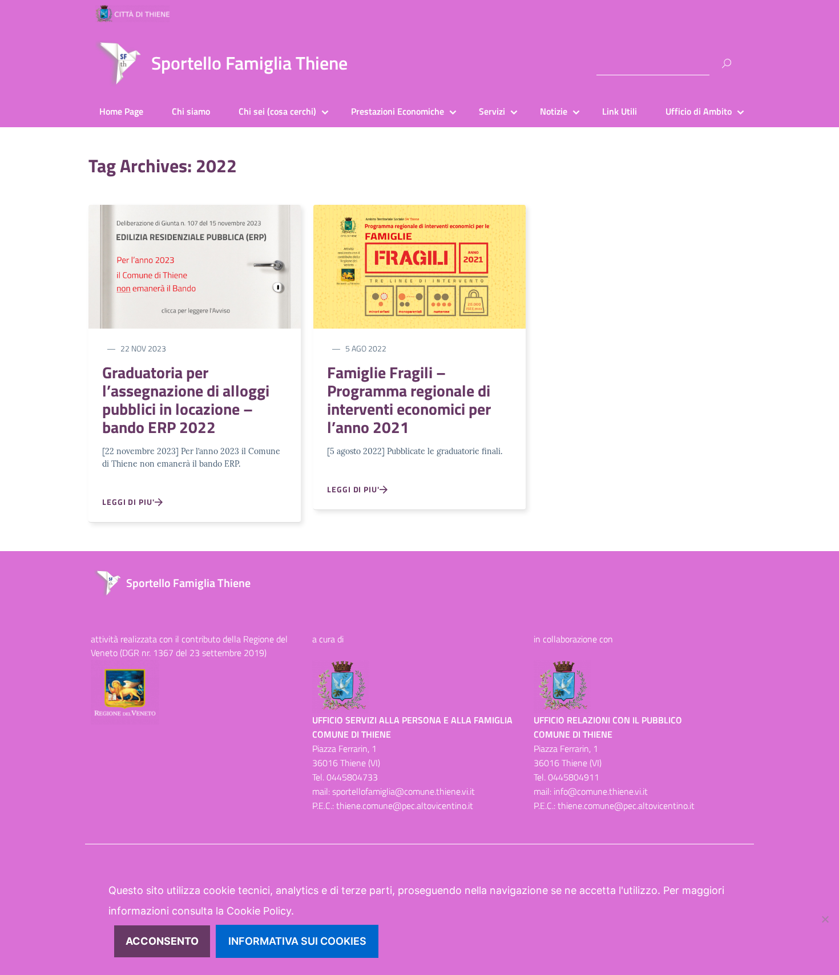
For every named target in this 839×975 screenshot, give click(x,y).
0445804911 (573, 777)
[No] (824, 919)
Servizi (492, 111)
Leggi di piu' (128, 502)
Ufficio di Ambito (698, 111)
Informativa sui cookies (297, 941)
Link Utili (619, 111)
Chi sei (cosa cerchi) (277, 111)
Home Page (121, 111)
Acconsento (162, 941)
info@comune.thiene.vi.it (601, 791)
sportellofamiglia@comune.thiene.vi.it (403, 791)
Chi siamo (191, 111)
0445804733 (352, 777)
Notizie (553, 111)
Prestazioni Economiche (397, 111)
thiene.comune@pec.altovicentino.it (404, 805)
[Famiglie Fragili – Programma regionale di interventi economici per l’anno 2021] (419, 265)
